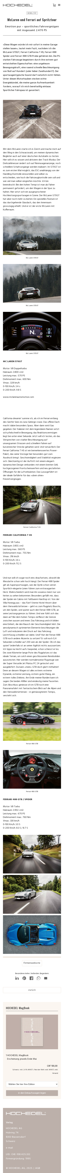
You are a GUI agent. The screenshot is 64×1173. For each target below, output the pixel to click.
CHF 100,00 (52, 1066)
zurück (32, 990)
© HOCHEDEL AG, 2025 (19, 1168)
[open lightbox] (32, 855)
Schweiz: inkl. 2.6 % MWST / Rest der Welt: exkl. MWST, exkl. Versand (35, 1071)
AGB (37, 1168)
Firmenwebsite (32, 963)
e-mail (9, 1148)
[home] (19, 5)
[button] (52, 5)
